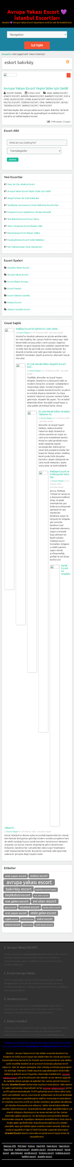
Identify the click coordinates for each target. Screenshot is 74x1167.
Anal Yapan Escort (57, 93)
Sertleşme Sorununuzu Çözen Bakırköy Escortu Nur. (33, 205)
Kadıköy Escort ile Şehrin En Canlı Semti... (37, 328)
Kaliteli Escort (12, 102)
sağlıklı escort (11, 919)
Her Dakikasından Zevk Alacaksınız (24, 247)
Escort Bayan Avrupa (17, 281)
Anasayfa (6, 54)
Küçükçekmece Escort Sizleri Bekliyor (25, 240)
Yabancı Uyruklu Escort (18, 309)
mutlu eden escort (51, 907)
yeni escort (28, 925)
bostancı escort (46, 1153)
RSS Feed (22, 1146)
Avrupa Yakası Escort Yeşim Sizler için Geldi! (36, 88)
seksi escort (45, 919)
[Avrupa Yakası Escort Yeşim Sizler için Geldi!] (10, 76)
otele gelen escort (43, 913)
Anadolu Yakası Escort (18, 267)
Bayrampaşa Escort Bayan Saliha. (23, 233)
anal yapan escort (15, 876)
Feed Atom (52, 1146)
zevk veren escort (44, 925)
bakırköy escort (19, 889)
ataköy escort (38, 875)
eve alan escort (41, 895)
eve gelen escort (16, 901)
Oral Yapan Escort (49, 102)
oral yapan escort (16, 913)
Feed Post (8, 1149)
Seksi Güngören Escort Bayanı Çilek (25, 226)
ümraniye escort (55, 1149)
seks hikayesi (17, 1153)
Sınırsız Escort (30, 105)
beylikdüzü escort (17, 895)
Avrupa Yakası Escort (32, 96)
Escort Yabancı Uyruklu (18, 295)
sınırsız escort (12, 924)
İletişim (37, 45)
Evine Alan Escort (35, 99)
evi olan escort (44, 901)
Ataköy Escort (12, 96)
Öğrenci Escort (29, 102)
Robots (31, 1146)
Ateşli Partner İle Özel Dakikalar (23, 198)
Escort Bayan (14, 93)
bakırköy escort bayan (45, 889)
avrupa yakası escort (29, 882)
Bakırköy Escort (54, 96)
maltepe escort (22, 1149)
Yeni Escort (45, 105)
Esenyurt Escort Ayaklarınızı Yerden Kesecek (29, 212)
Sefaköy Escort (27, 919)
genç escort (10, 907)
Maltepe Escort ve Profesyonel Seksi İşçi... (59, 474)
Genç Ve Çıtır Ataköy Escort (21, 184)
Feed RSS (40, 1146)
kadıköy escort (29, 1156)
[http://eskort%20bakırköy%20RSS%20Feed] (68, 62)
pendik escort (30, 1153)
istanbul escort (29, 907)
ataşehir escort (38, 1149)
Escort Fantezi (14, 288)
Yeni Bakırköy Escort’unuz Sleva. (23, 219)
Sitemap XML (9, 1146)
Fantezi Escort (54, 99)
